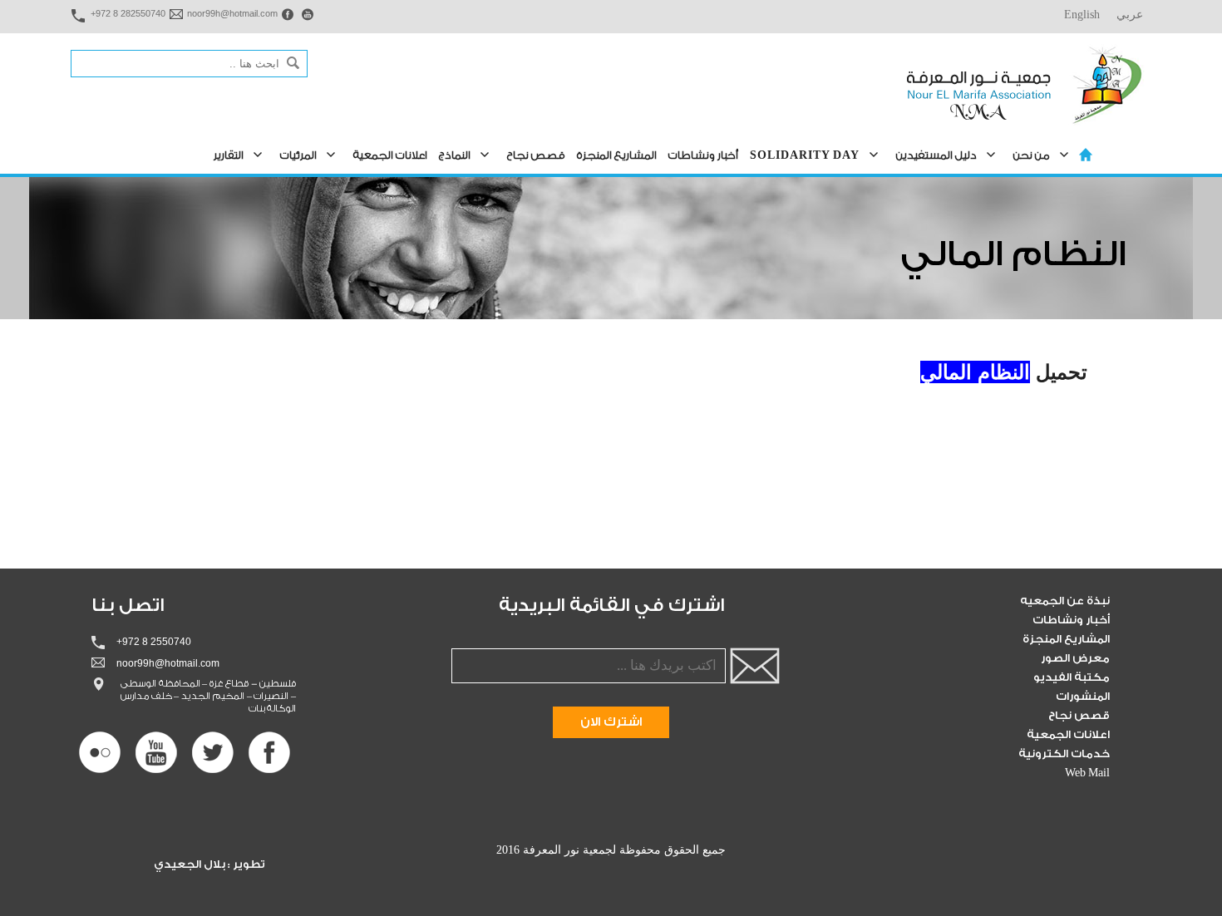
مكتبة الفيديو (1071, 677)
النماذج (455, 155)
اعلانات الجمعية (390, 155)
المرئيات (298, 155)
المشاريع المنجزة (617, 155)
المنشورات (1083, 696)
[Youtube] (156, 752)
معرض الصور (1075, 658)
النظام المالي (975, 372)
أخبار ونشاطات (703, 155)
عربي (1129, 14)
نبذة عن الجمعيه (1065, 600)
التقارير (229, 155)
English (1082, 14)
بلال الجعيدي (191, 864)
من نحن (1031, 155)
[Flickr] (100, 752)
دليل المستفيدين (936, 155)
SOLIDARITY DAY (805, 155)
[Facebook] (269, 752)
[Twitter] (213, 752)
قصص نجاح (536, 155)
